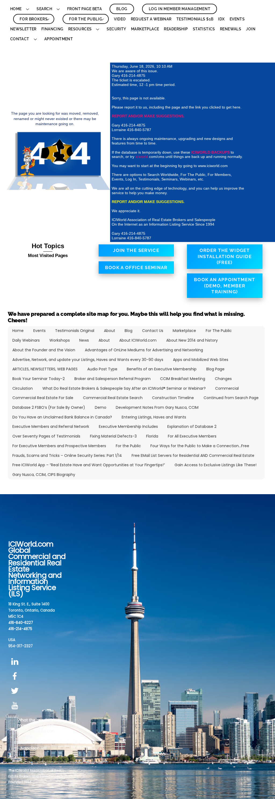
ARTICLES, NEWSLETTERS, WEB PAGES (45, 369)
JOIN (250, 29)
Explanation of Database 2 (191, 426)
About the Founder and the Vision (43, 350)
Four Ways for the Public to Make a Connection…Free (199, 446)
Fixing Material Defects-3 (113, 436)
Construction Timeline (173, 397)
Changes (223, 378)
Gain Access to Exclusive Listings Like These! (215, 465)
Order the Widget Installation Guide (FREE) (225, 256)
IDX (221, 19)
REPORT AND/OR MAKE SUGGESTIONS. (148, 116)
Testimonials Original (74, 330)
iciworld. (142, 156)
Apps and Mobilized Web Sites (200, 359)
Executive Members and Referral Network (50, 426)
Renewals (230, 29)
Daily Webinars (26, 340)
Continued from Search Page (231, 397)
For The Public (85, 19)
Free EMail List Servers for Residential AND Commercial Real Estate (193, 455)
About (109, 330)
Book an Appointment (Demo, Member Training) (224, 285)
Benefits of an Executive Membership (162, 369)
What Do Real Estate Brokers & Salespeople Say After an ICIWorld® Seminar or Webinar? (124, 388)
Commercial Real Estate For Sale (42, 397)
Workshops (59, 340)
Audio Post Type (102, 369)
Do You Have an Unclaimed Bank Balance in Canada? (62, 417)
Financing (52, 29)
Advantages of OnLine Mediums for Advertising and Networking (144, 350)
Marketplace (145, 29)
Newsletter (23, 29)
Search (44, 9)
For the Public (128, 446)
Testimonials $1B (195, 19)
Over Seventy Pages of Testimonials (46, 436)
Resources (80, 29)
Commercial (227, 388)
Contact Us (152, 330)
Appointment (58, 39)
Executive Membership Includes (128, 426)
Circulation (22, 388)
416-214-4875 (20, 628)
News (84, 340)
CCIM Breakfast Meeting (182, 378)
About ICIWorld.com (138, 340)
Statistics (204, 29)
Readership (176, 29)
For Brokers (34, 19)
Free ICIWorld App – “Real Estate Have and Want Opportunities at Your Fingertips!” (88, 465)
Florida (152, 436)
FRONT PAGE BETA (84, 9)
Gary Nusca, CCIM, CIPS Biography (43, 474)
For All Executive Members (192, 436)
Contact (19, 39)
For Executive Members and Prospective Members (59, 446)
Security (116, 29)
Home (16, 9)
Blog (121, 9)
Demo (100, 407)
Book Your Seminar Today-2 (38, 378)
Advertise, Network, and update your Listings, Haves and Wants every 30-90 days (87, 359)
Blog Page (215, 369)
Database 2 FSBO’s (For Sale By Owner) (48, 407)
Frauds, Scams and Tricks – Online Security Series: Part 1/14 (67, 455)
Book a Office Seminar (136, 267)
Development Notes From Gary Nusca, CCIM (157, 407)
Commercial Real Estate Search (113, 397)
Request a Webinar (151, 19)
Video (120, 19)
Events (237, 19)
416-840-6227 (20, 622)
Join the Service (136, 250)
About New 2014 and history (192, 340)
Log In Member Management (180, 9)
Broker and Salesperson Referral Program (112, 378)
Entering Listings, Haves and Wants (154, 417)
